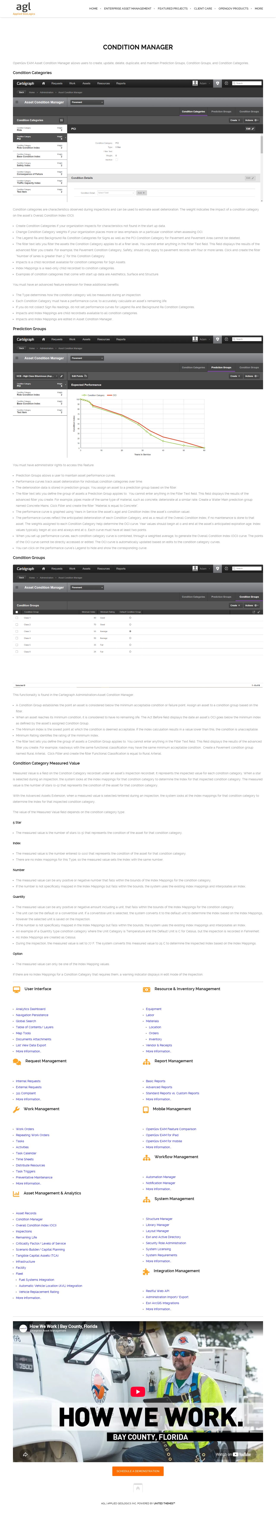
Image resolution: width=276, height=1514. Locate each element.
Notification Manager (160, 1183)
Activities (22, 1147)
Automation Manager (161, 1177)
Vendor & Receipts (159, 1045)
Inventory (155, 1039)
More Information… (28, 1051)
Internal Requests (28, 1081)
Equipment (154, 1009)
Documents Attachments (33, 1039)
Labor (150, 1015)
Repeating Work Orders (32, 1135)
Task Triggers (25, 1171)
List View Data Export (31, 1045)
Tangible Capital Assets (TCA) (37, 1255)
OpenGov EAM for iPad (162, 1135)
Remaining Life (26, 1237)
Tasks (20, 1141)
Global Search (26, 1021)
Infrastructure (25, 1261)
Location (155, 1027)
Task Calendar (26, 1153)
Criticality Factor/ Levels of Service (41, 1243)
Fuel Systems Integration (36, 1279)
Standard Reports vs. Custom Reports (172, 1093)
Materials (152, 1021)
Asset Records (26, 1213)
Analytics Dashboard (30, 1009)
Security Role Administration (166, 1243)
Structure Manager (159, 1219)
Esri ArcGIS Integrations (162, 1303)
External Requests (29, 1087)
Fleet (19, 1273)
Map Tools (23, 1033)
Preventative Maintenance (34, 1177)
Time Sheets (25, 1159)
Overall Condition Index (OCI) (36, 1225)
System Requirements (161, 1255)
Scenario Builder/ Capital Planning (40, 1249)
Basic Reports (155, 1081)
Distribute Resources (30, 1165)
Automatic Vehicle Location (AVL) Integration (50, 1286)
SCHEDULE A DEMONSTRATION (138, 1471)
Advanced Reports (159, 1087)
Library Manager (157, 1225)
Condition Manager (29, 1219)
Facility (21, 1267)
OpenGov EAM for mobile (164, 1141)
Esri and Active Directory (163, 1237)
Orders (154, 1033)
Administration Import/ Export (167, 1297)
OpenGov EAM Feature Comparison (171, 1129)
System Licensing (158, 1249)
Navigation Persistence (32, 1015)
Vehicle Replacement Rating (39, 1292)
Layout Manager (157, 1231)
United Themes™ (164, 1503)
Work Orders (25, 1129)
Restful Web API (157, 1291)
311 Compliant (26, 1093)
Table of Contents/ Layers (34, 1027)
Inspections (24, 1231)
